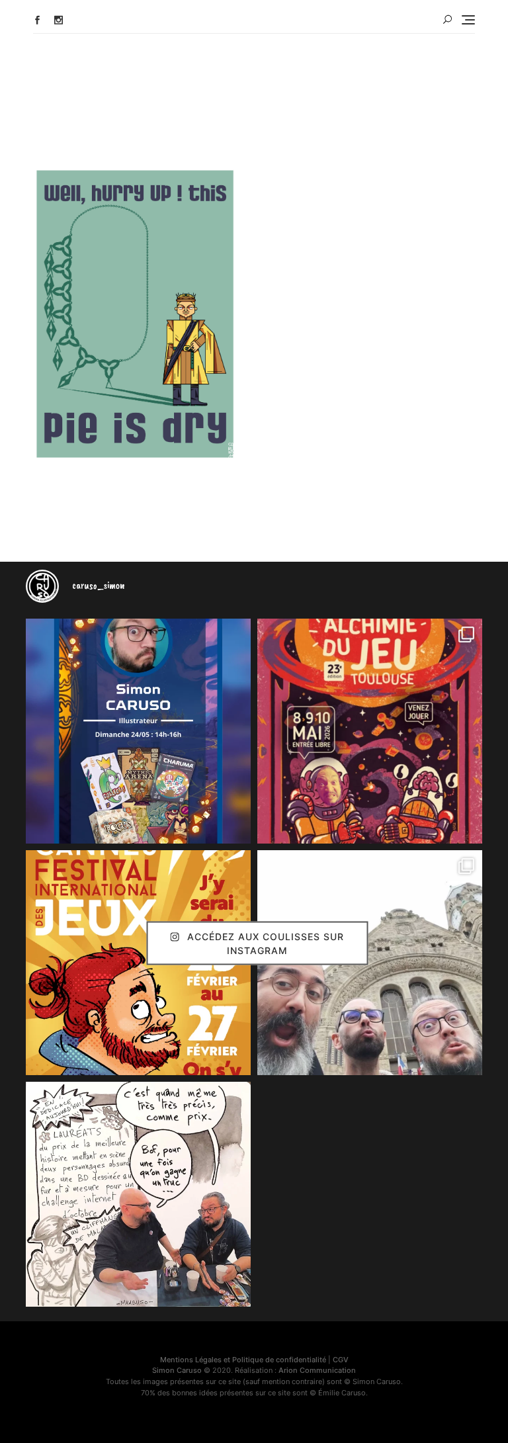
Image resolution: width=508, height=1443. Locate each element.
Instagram (58, 20)
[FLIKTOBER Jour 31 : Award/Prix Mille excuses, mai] (138, 1194)
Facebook (37, 20)
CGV (341, 1359)
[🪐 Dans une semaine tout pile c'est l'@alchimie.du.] (369, 731)
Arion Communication (317, 1370)
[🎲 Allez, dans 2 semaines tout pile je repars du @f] (138, 962)
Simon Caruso (177, 1370)
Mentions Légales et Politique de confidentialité (243, 1359)
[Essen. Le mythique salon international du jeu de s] (369, 962)
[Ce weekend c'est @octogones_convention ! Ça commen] (138, 731)
